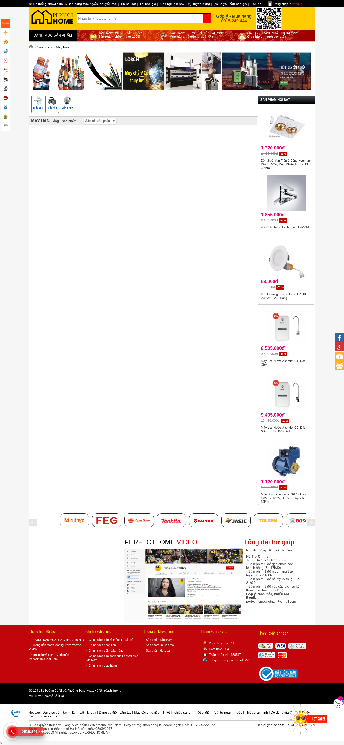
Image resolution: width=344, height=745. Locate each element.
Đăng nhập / (288, 4)
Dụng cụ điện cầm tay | (116, 712)
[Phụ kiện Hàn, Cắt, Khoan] (5, 89)
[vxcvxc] (171, 520)
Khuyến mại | (109, 4)
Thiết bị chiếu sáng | (177, 712)
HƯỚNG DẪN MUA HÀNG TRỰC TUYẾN (57, 639)
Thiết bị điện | (203, 712)
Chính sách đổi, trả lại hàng (106, 650)
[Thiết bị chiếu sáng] (5, 32)
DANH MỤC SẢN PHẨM (53, 35)
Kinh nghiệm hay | (173, 4)
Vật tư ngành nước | (229, 712)
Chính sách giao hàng (103, 665)
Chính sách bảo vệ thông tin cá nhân (112, 639)
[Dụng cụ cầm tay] (5, 61)
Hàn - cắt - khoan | (84, 712)
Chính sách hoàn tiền (102, 645)
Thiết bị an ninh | (258, 712)
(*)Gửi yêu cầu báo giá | (231, 4)
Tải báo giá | (148, 4)
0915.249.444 (234, 21)
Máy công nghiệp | (148, 712)
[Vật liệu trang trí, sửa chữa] (5, 107)
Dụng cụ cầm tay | (56, 712)
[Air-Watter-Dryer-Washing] (5, 126)
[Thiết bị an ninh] (5, 117)
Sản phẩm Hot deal (158, 650)
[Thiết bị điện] (5, 42)
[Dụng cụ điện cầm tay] (5, 70)
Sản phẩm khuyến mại (160, 645)
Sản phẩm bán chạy (159, 639)
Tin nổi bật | (129, 4)
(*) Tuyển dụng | (200, 4)
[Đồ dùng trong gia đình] (5, 98)
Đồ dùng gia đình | (285, 712)
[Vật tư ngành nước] (5, 51)
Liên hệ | (256, 4)
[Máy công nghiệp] (5, 79)
